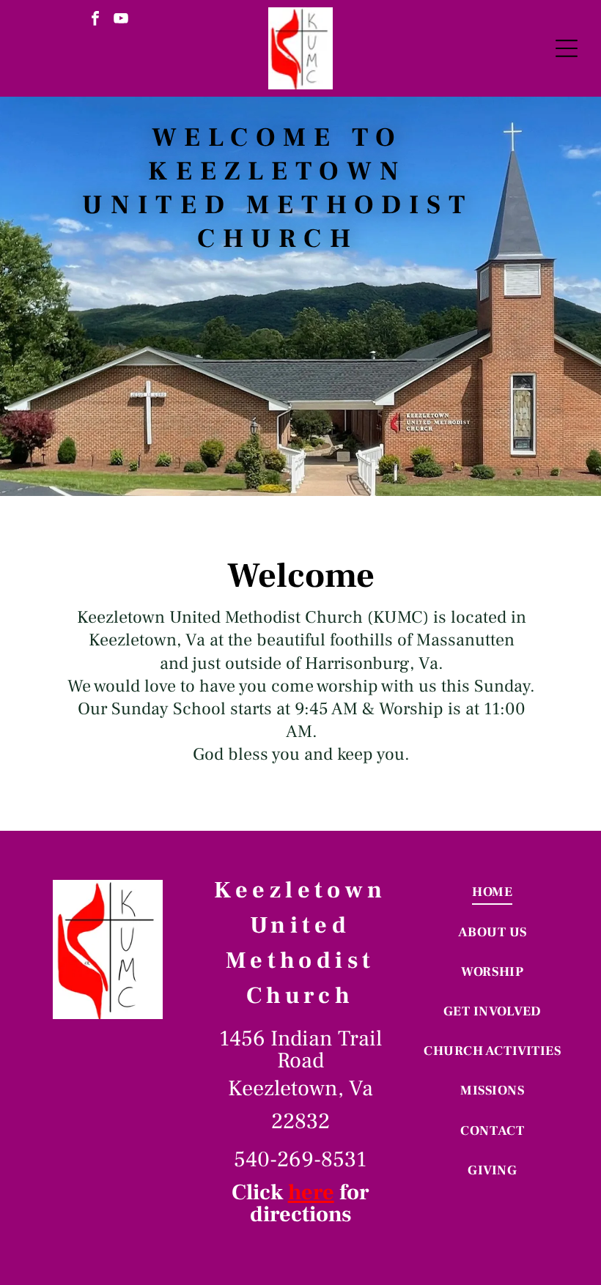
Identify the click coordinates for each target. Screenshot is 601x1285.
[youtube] (121, 20)
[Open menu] (567, 48)
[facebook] (95, 20)
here (311, 1192)
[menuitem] (492, 892)
